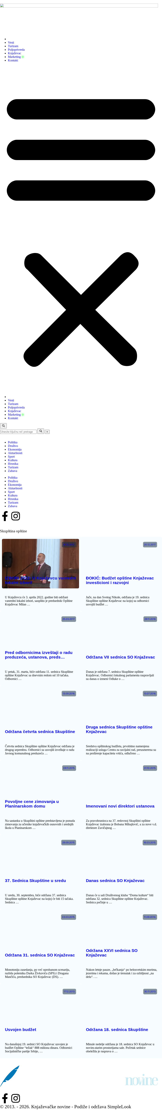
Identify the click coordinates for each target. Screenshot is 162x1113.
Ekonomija (15, 449)
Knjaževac (14, 53)
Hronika (13, 463)
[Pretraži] (40, 431)
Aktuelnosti (15, 453)
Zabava (12, 470)
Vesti (11, 42)
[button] (81, 228)
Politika (12, 442)
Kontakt (13, 60)
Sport (11, 456)
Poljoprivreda (16, 49)
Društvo (13, 446)
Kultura (12, 460)
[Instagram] (16, 516)
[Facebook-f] (5, 516)
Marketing (14, 56)
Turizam (13, 46)
